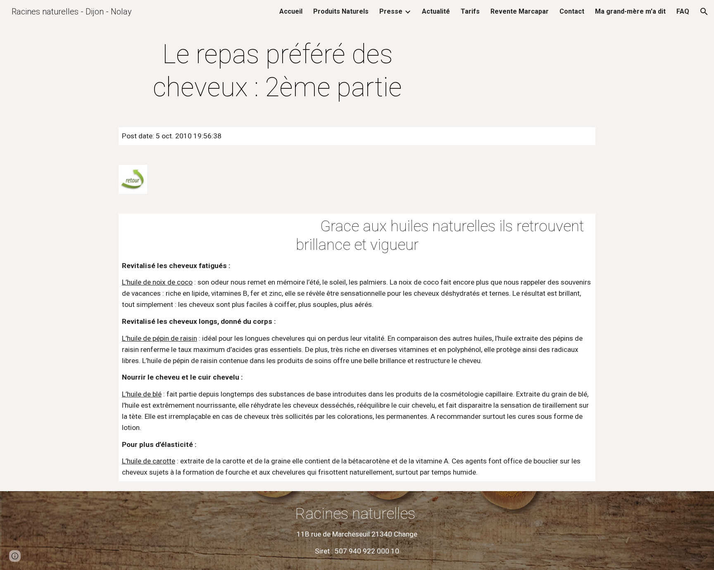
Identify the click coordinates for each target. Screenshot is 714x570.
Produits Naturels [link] (341, 11)
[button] (704, 11)
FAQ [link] (682, 11)
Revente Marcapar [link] (519, 11)
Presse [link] (390, 11)
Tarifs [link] (470, 11)
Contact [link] (571, 11)
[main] (278, 71)
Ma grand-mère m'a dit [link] (630, 11)
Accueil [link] (290, 11)
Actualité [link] (436, 11)
